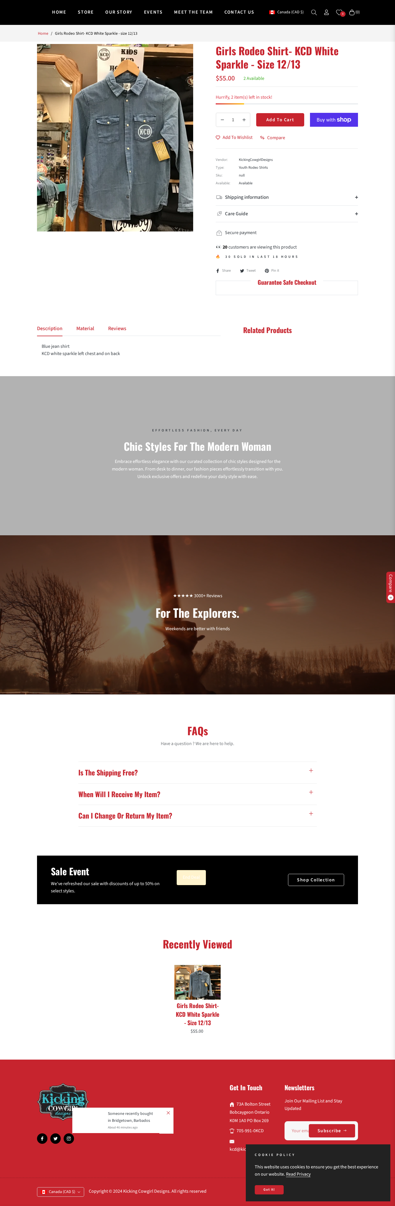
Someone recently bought (130, 1114)
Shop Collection (316, 880)
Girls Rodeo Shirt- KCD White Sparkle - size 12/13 (197, 1014)
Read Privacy (298, 1174)
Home (43, 33)
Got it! (269, 1189)
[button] (314, 12)
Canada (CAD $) (290, 12)
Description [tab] (49, 328)
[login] (326, 12)
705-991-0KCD (250, 1131)
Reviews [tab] (117, 328)
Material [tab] (85, 328)
